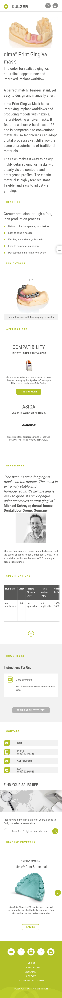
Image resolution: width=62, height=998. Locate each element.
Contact (31, 976)
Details (30, 927)
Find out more (29, 391)
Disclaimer (31, 972)
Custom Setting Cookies (31, 980)
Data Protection (31, 967)
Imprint (31, 963)
